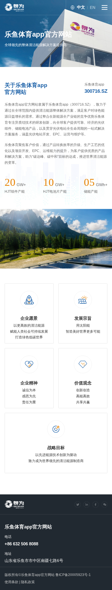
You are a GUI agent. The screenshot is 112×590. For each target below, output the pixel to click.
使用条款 (11, 582)
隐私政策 (28, 582)
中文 (81, 7)
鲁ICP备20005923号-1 (73, 575)
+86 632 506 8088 (21, 544)
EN (92, 7)
